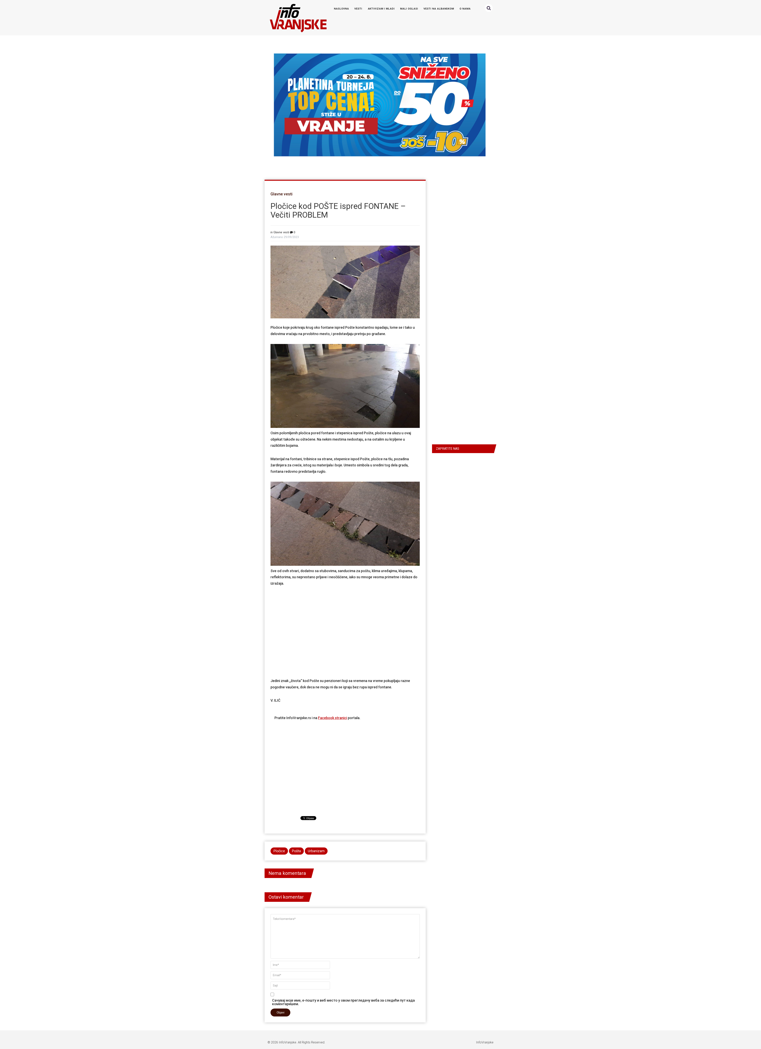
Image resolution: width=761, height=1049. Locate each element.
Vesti (358, 8)
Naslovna (341, 8)
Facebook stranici (332, 718)
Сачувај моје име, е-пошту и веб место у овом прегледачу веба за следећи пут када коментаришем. (343, 1002)
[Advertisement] (345, 631)
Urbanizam (316, 851)
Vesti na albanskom (439, 8)
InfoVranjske (287, 1042)
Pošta (296, 851)
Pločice (279, 851)
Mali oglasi (409, 8)
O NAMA (465, 8)
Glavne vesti (282, 194)
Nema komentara (287, 873)
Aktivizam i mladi (381, 8)
